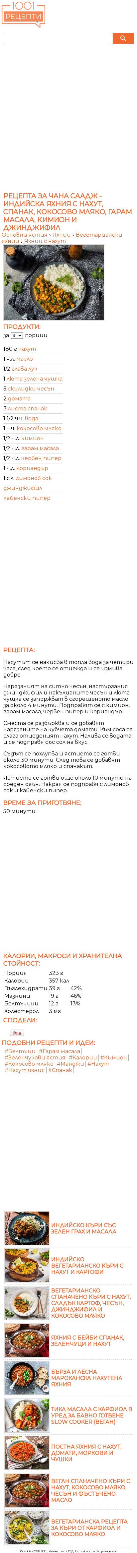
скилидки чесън (31, 389)
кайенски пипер (27, 498)
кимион (32, 438)
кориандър (32, 468)
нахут (27, 349)
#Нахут (98, 1064)
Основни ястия (25, 235)
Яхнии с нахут (45, 241)
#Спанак (60, 1070)
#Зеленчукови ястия (35, 1057)
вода (31, 418)
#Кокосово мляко (29, 1064)
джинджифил (22, 488)
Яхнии (62, 235)
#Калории (83, 1057)
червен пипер (41, 458)
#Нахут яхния (25, 1070)
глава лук (25, 369)
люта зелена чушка (35, 379)
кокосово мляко (39, 428)
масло (24, 359)
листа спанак (27, 408)
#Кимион (113, 1057)
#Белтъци (20, 1051)
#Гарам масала (59, 1051)
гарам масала (40, 448)
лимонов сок (34, 478)
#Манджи (70, 1064)
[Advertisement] (68, 120)
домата (19, 398)
